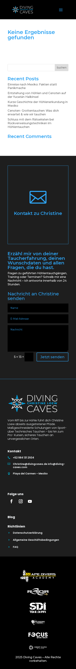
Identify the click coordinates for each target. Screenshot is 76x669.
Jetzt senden (52, 357)
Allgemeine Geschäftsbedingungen (36, 540)
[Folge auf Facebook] (11, 501)
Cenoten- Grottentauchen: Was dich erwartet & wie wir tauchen (33, 112)
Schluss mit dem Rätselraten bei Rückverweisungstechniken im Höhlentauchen (31, 123)
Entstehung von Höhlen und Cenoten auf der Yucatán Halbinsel (37, 95)
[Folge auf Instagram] (21, 501)
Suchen (61, 67)
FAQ (15, 547)
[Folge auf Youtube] (30, 501)
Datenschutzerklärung (27, 533)
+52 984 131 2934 (23, 457)
